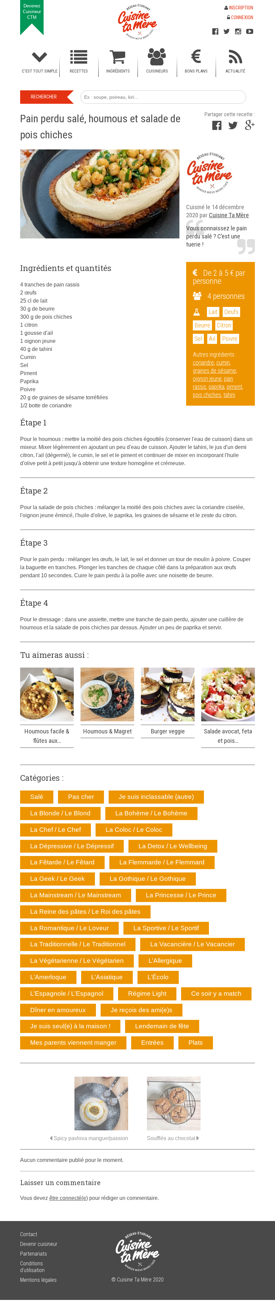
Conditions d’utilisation (32, 1266)
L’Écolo (158, 977)
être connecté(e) (68, 1198)
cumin (223, 362)
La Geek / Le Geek (57, 878)
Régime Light (147, 993)
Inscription (240, 7)
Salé (36, 796)
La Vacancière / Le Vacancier (192, 944)
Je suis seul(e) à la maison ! (70, 1026)
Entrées (152, 1042)
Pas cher (81, 796)
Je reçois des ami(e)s (141, 1009)
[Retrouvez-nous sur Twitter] (227, 31)
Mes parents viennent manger (73, 1042)
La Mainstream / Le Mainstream (75, 895)
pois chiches (207, 395)
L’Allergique (165, 960)
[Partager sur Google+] (250, 127)
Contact (28, 1234)
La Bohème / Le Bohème (151, 813)
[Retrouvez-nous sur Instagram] (238, 31)
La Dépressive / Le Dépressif (72, 846)
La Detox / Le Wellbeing (173, 846)
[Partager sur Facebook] (216, 127)
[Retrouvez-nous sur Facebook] (215, 31)
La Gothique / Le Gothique (148, 878)
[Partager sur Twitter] (233, 127)
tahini (229, 395)
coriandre (203, 362)
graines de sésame (214, 370)
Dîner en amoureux (58, 1009)
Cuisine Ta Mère (229, 215)
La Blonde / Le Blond (60, 813)
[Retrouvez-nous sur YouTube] (249, 31)
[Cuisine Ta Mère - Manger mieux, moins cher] (137, 21)
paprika (216, 387)
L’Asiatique (107, 977)
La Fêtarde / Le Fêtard (62, 862)
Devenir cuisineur (38, 1244)
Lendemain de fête (162, 1026)
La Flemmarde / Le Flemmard (162, 862)
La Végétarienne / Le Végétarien (77, 960)
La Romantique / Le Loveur (69, 928)
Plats (195, 1042)
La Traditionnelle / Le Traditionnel (77, 944)
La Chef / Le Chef (55, 829)
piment (234, 387)
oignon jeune (207, 378)
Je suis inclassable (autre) (156, 796)
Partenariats (33, 1254)
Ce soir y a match (216, 993)
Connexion (241, 17)
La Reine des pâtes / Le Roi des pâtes (85, 911)
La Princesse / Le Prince (181, 895)
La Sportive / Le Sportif (166, 928)
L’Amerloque (48, 977)
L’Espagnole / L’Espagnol (66, 993)
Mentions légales (38, 1280)
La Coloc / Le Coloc (134, 829)
